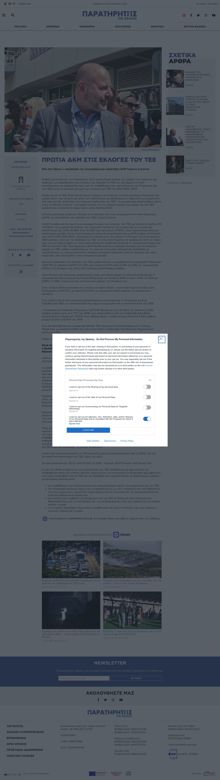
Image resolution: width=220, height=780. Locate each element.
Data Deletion (93, 441)
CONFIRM (88, 430)
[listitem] (110, 380)
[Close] (162, 339)
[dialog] (110, 390)
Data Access (110, 441)
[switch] (147, 387)
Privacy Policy (126, 441)
